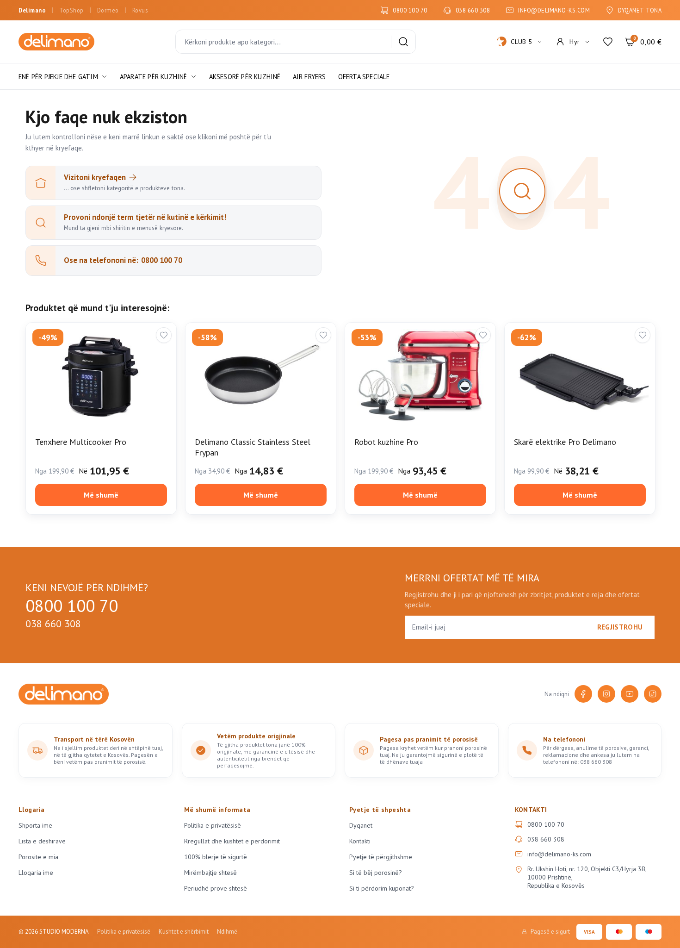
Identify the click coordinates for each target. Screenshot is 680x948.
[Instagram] (606, 694)
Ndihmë (227, 932)
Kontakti (360, 841)
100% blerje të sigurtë (215, 857)
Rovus (140, 10)
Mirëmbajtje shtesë (210, 872)
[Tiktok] (652, 694)
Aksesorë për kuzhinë (245, 76)
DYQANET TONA (639, 10)
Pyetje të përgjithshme (380, 857)
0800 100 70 (410, 10)
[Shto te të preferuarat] (164, 335)
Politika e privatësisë (212, 825)
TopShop (71, 10)
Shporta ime (35, 825)
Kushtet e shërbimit (184, 932)
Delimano (32, 10)
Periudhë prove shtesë (215, 888)
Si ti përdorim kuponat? (381, 888)
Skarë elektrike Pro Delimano (565, 442)
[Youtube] (629, 694)
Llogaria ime (36, 872)
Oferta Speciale (364, 76)
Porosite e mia (38, 857)
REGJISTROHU (620, 627)
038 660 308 (473, 10)
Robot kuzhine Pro (386, 442)
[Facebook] (583, 694)
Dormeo (108, 10)
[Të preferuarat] (608, 42)
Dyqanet (360, 825)
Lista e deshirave (42, 841)
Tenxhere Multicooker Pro (80, 442)
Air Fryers (309, 76)
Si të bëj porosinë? (375, 872)
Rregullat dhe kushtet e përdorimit (232, 841)
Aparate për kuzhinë (153, 76)
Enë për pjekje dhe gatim (58, 76)
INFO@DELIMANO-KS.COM (554, 10)
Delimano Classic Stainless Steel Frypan (252, 447)
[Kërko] (403, 41)
